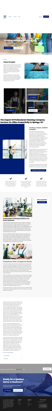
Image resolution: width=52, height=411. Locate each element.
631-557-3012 (29, 287)
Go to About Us (10, 110)
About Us (15, 16)
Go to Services (33, 97)
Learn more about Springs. (8, 352)
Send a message (33, 110)
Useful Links (6, 358)
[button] (38, 170)
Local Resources (6, 355)
